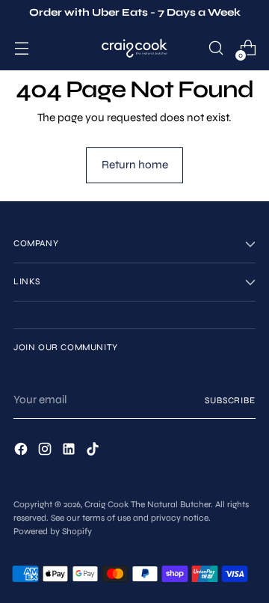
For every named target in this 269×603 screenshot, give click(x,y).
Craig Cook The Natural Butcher (147, 504)
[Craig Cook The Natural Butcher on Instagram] (46, 451)
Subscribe (230, 400)
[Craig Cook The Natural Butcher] (134, 48)
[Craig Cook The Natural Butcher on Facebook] (22, 451)
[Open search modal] (215, 48)
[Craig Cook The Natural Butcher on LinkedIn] (70, 451)
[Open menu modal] (21, 48)
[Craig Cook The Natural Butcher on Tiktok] (94, 451)
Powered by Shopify (52, 531)
